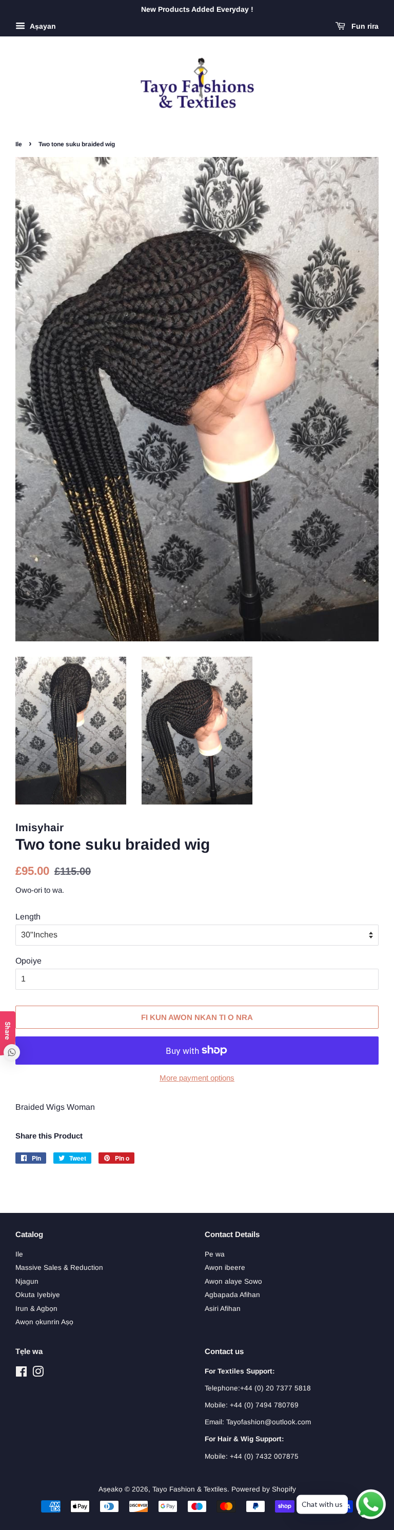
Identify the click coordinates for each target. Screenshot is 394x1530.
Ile (18, 144)
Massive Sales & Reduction (59, 1267)
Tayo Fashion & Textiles (189, 1489)
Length (28, 916)
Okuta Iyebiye (37, 1295)
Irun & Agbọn (36, 1308)
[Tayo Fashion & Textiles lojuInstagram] (38, 1374)
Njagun (26, 1281)
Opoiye (28, 960)
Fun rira (364, 26)
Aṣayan (42, 26)
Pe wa (215, 1254)
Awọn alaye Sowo (233, 1281)
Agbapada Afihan (232, 1295)
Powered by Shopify (263, 1489)
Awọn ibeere (225, 1267)
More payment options (197, 1077)
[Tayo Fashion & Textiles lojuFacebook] (21, 1374)
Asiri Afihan (223, 1308)
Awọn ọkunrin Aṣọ (44, 1322)
